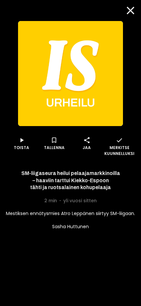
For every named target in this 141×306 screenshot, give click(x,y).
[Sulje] (130, 10)
